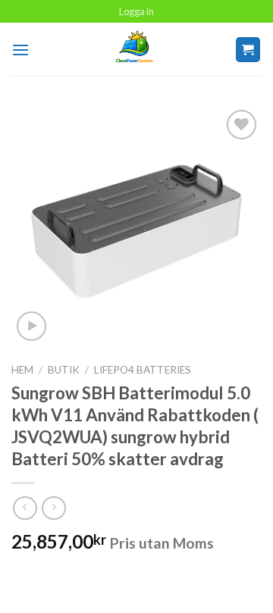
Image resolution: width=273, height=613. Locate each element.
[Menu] (20, 49)
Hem (22, 370)
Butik (64, 370)
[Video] (31, 326)
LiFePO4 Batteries (142, 370)
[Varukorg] (248, 49)
